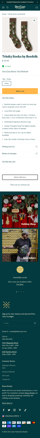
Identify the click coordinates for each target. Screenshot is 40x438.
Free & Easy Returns (9, 71)
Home (4, 14)
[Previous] (2, 2)
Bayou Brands (30, 393)
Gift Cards (5, 375)
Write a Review (20, 177)
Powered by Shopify (21, 432)
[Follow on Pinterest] (19, 410)
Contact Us (6, 379)
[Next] (37, 2)
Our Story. (20, 284)
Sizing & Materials (8, 372)
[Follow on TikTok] (25, 410)
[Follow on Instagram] (14, 410)
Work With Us (7, 403)
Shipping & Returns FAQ (8, 366)
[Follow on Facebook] (3, 410)
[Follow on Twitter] (9, 410)
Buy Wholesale (22, 71)
